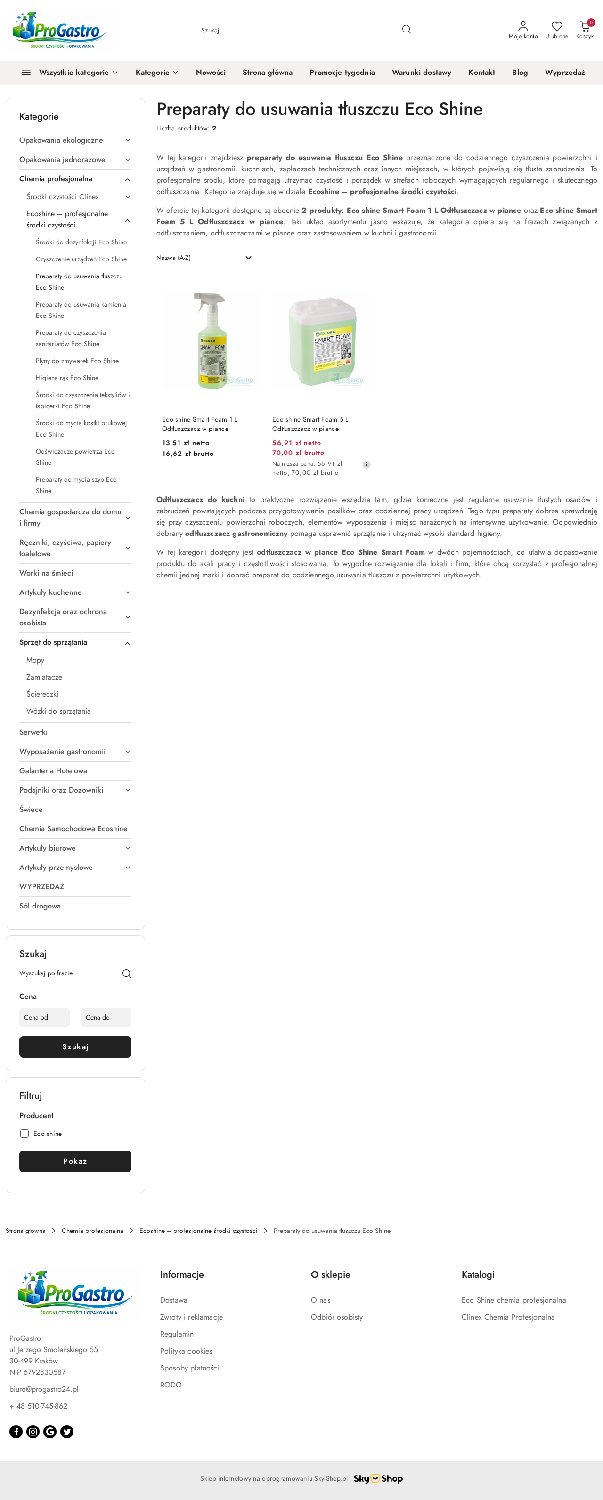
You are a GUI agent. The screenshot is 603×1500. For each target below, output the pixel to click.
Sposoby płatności (190, 1367)
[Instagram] (33, 1431)
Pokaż (75, 1161)
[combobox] (204, 258)
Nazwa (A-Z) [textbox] (173, 257)
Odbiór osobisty (337, 1317)
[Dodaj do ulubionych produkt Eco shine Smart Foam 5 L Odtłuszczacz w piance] (360, 286)
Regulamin (177, 1334)
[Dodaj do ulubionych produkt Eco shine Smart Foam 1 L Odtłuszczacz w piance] (250, 286)
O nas (320, 1300)
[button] (157, 73)
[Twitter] (66, 1431)
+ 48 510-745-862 (38, 1406)
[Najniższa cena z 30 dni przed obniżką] (366, 464)
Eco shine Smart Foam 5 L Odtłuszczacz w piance (310, 423)
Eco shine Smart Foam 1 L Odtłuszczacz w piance (199, 423)
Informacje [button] (182, 1274)
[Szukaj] (126, 975)
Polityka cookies (186, 1351)
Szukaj (75, 1046)
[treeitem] (75, 140)
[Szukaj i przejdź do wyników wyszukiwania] (406, 31)
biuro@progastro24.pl (44, 1389)
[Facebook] (16, 1431)
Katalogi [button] (478, 1274)
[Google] (50, 1431)
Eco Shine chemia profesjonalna (514, 1300)
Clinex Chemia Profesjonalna (508, 1317)
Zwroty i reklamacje (191, 1317)
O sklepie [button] (330, 1274)
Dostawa (173, 1300)
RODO (171, 1384)
